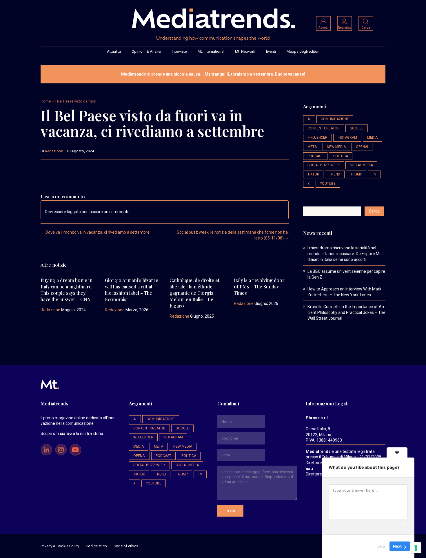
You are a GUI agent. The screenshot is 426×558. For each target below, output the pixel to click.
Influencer (317, 138)
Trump (356, 174)
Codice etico (96, 546)
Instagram (347, 138)
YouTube (328, 184)
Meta (312, 147)
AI (309, 119)
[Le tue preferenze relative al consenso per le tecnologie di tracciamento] (415, 547)
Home (46, 101)
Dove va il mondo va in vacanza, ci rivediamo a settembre (95, 232)
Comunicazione (335, 119)
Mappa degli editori (303, 51)
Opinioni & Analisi (146, 51)
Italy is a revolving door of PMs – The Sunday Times (259, 286)
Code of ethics (126, 546)
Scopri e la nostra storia (72, 433)
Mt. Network (245, 51)
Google (356, 128)
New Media (336, 147)
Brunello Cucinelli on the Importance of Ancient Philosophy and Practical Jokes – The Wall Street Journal (346, 312)
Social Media (361, 165)
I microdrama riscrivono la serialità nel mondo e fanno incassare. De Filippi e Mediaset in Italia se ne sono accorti (345, 254)
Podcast (315, 156)
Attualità (114, 51)
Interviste (179, 51)
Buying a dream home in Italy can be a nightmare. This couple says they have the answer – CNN (67, 289)
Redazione (54, 151)
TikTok (313, 174)
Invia (230, 510)
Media (372, 138)
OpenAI (362, 147)
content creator (323, 128)
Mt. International (211, 51)
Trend (334, 174)
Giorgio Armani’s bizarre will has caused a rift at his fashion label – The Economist (131, 289)
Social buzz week (323, 165)
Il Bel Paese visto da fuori (75, 101)
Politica (340, 156)
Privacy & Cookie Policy (60, 546)
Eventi (271, 51)
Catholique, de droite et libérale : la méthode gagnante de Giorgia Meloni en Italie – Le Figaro (194, 293)
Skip (381, 546)
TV (374, 174)
